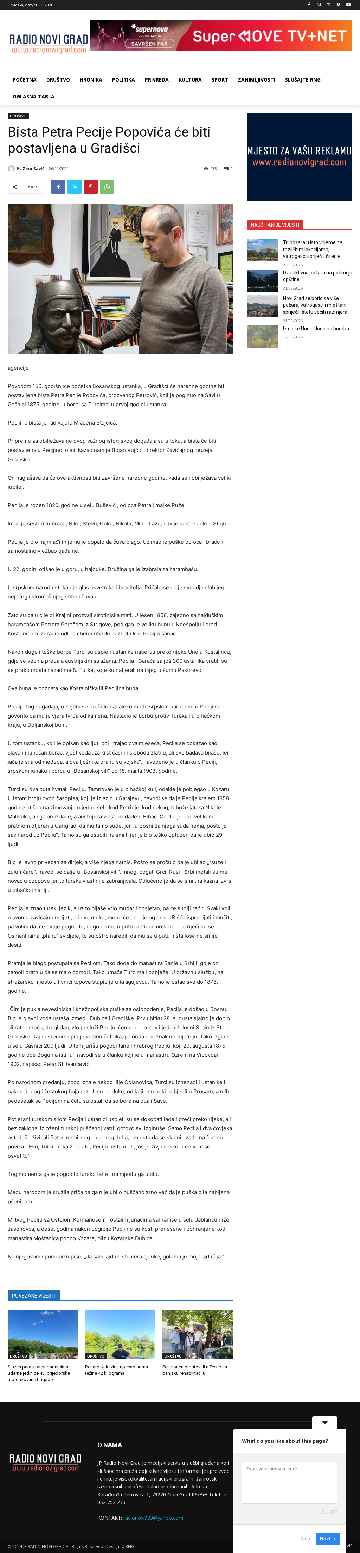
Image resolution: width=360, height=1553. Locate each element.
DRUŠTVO (18, 116)
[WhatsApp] (107, 187)
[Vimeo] (338, 5)
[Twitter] (329, 5)
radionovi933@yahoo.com (153, 1517)
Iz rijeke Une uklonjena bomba (316, 328)
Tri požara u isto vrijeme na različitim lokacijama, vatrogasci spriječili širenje (312, 249)
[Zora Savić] (12, 168)
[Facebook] (309, 5)
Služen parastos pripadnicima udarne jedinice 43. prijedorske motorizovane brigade (39, 1373)
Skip (305, 1538)
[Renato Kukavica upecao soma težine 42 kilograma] (120, 1334)
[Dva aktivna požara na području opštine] (262, 281)
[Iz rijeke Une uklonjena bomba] (262, 336)
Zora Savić (33, 168)
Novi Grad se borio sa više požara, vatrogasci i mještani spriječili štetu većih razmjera (315, 305)
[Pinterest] (91, 187)
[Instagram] (319, 5)
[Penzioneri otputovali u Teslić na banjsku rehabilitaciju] (197, 1334)
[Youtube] (348, 5)
